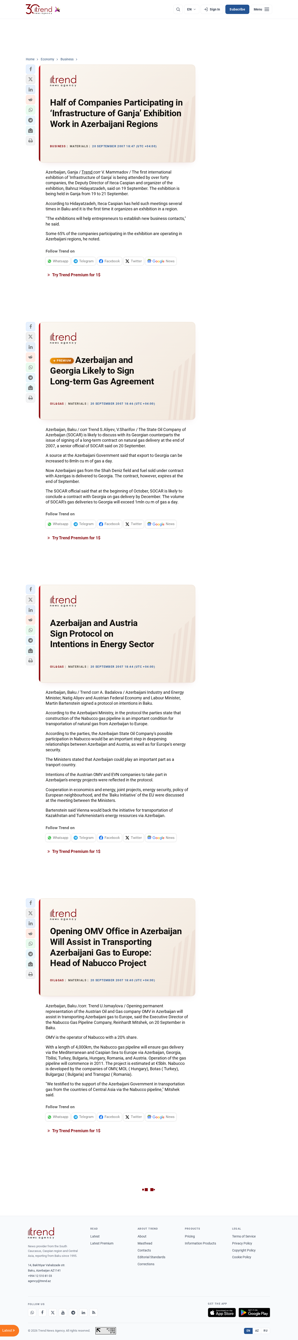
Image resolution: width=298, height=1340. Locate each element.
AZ (257, 1330)
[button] (30, 69)
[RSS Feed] (93, 1312)
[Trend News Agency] (41, 1233)
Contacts (144, 1250)
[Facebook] (42, 1312)
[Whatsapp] (32, 1312)
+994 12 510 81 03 (40, 1276)
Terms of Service (244, 1236)
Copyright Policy (244, 1250)
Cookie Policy (241, 1257)
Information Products (200, 1243)
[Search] (178, 9)
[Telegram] (73, 1312)
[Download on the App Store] (222, 1312)
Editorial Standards (151, 1257)
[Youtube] (63, 1312)
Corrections (146, 1264)
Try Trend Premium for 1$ (75, 274)
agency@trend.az (39, 1281)
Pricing (190, 1236)
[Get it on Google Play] (254, 1312)
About (142, 1236)
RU (266, 1330)
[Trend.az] (43, 9)
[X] (52, 1312)
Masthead (145, 1243)
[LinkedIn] (83, 1312)
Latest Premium (101, 1243)
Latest (95, 1236)
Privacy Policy (242, 1243)
